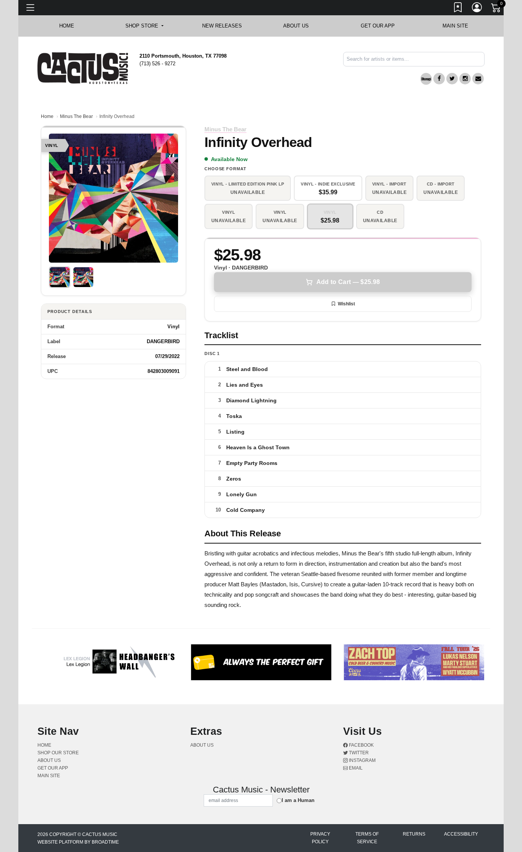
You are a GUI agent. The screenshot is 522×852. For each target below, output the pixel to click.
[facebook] (439, 78)
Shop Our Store (58, 752)
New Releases (222, 26)
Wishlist (346, 304)
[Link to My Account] (477, 9)
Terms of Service (367, 837)
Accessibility (461, 834)
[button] (144, 26)
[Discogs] (426, 79)
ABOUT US (299, 26)
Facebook (361, 745)
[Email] (478, 78)
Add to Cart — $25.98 (348, 282)
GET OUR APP (378, 26)
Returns (414, 834)
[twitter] (452, 78)
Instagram (362, 760)
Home (47, 116)
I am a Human (298, 800)
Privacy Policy (320, 837)
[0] (496, 9)
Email (355, 768)
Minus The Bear (76, 116)
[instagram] (465, 78)
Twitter (358, 752)
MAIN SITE (455, 26)
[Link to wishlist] (458, 9)
